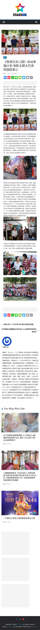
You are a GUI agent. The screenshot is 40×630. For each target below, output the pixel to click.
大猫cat (15, 73)
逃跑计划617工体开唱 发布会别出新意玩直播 (18, 324)
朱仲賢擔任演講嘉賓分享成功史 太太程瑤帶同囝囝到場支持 (19, 330)
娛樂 (5, 57)
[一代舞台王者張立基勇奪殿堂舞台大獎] (20, 492)
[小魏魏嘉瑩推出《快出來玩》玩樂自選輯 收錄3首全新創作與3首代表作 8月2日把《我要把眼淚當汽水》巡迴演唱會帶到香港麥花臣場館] (20, 452)
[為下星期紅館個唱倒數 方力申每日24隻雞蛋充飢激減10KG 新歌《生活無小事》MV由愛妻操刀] (20, 414)
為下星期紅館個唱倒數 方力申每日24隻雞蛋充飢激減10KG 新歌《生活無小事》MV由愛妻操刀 (19, 437)
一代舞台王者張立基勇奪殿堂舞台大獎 (19, 518)
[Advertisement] (21, 83)
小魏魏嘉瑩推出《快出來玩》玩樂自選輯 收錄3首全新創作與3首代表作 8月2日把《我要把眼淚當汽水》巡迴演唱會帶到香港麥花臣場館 (19, 476)
